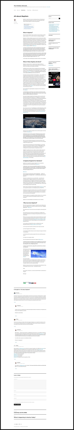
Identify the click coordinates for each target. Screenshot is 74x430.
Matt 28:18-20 (29, 131)
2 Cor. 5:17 (29, 71)
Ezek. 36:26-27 (25, 112)
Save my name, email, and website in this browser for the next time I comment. (24, 402)
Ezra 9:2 (32, 224)
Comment (15, 379)
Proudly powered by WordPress (24, 426)
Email (15, 394)
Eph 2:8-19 (25, 171)
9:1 (37, 224)
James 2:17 (41, 186)
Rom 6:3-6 (34, 45)
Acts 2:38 (15, 353)
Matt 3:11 (26, 89)
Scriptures (28, 45)
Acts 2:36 (43, 348)
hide (30, 24)
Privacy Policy (29, 10)
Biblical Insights (16, 23)
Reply (15, 302)
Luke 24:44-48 (40, 349)
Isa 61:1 (24, 256)
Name (15, 390)
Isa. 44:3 (39, 111)
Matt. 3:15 (29, 207)
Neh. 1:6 (35, 224)
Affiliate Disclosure (35, 10)
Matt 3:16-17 (41, 239)
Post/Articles (23, 10)
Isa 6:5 (40, 224)
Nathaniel (15, 21)
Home (15, 10)
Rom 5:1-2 (37, 164)
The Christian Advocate (20, 5)
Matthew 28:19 (21, 348)
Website (15, 398)
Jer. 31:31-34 (43, 111)
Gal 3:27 (32, 85)
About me (18, 10)
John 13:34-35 (41, 333)
